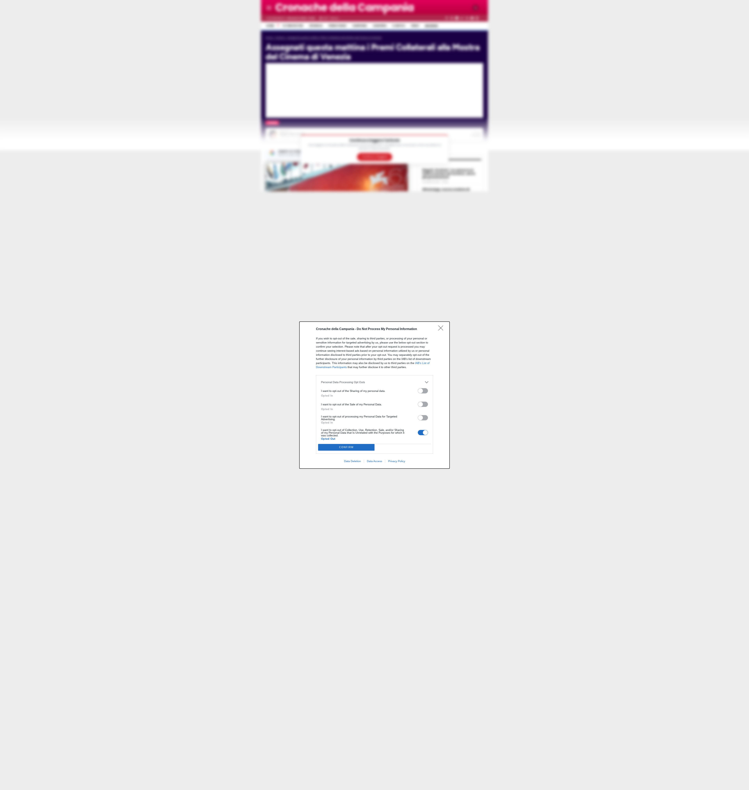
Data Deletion (352, 461)
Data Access (374, 461)
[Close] (442, 329)
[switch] (423, 390)
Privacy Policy (396, 461)
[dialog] (374, 395)
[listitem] (374, 382)
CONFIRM (346, 447)
